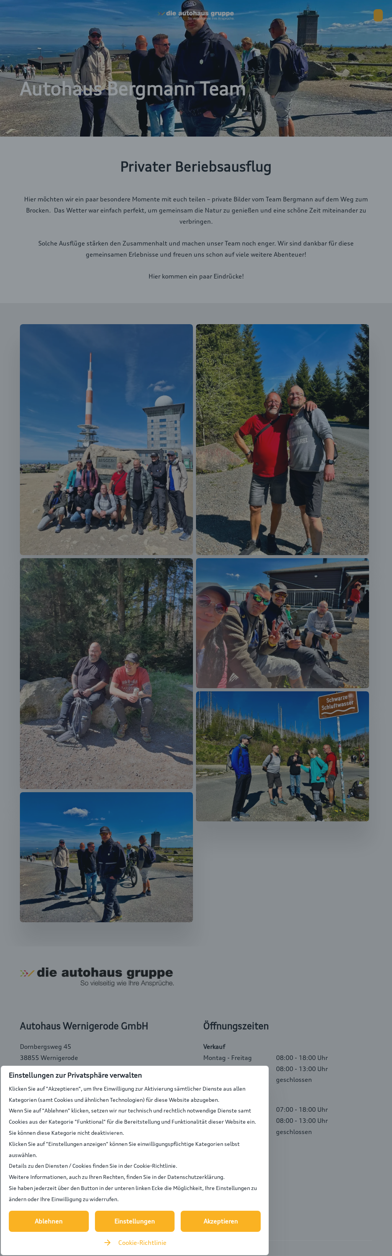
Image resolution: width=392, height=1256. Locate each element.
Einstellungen (134, 1221)
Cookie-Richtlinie (142, 1242)
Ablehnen (49, 1221)
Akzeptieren (221, 1221)
